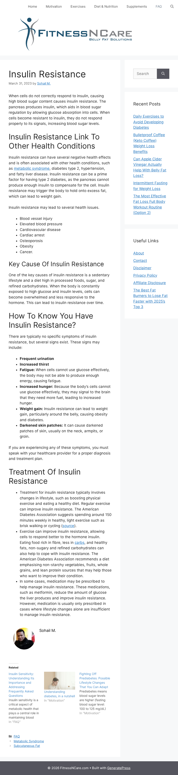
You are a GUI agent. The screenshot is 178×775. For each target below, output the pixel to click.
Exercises (78, 6)
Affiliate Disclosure (149, 283)
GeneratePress (118, 768)
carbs (79, 542)
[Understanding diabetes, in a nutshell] (59, 681)
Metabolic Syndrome (29, 741)
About (138, 253)
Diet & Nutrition (106, 6)
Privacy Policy (145, 275)
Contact (140, 260)
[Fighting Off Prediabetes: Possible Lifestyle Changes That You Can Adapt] (97, 693)
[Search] (163, 74)
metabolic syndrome (31, 168)
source (68, 526)
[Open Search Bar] (172, 6)
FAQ (159, 6)
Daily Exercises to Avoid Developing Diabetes (148, 122)
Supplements (137, 6)
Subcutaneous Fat (27, 746)
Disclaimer (142, 268)
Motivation (54, 6)
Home (32, 6)
